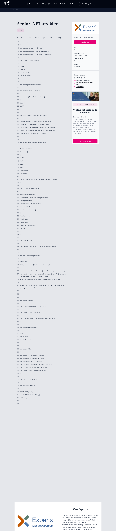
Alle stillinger (44, 4)
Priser (74, 4)
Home (6, 10)
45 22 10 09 (80, 87)
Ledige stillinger (15, 10)
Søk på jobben (85, 42)
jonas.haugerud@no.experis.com (86, 83)
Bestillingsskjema (88, 4)
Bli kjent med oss (85, 141)
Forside (31, 4)
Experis (25, 10)
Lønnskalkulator (62, 4)
